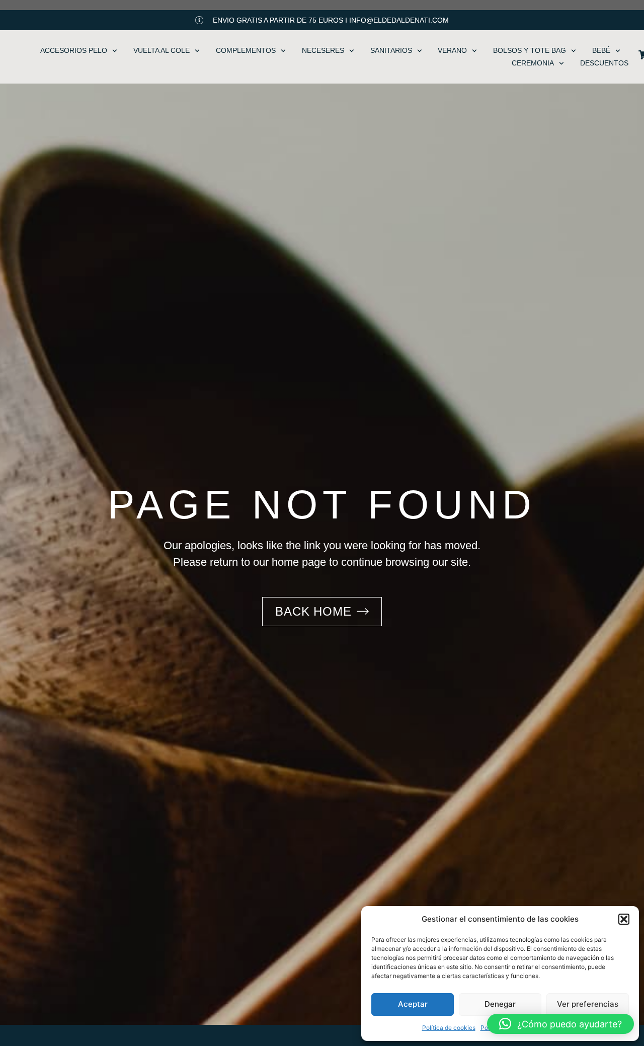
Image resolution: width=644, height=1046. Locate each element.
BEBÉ (601, 50)
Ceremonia (533, 63)
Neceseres (323, 50)
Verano (452, 50)
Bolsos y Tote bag (529, 50)
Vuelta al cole (161, 50)
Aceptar (413, 1004)
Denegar (500, 1004)
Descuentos (604, 63)
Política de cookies (448, 1027)
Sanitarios (391, 50)
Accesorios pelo (73, 50)
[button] (624, 919)
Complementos (246, 50)
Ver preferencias (587, 1004)
